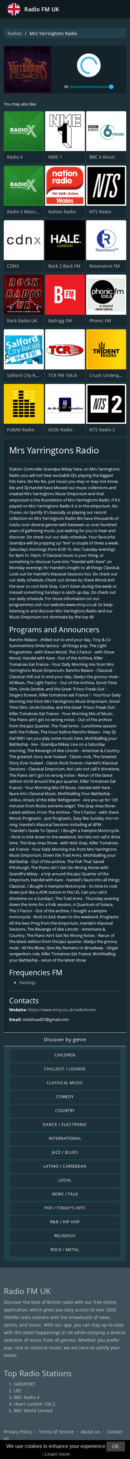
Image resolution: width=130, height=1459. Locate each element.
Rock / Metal (65, 1249)
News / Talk (65, 1194)
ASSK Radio (60, 430)
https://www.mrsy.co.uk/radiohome (62, 1009)
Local (65, 1180)
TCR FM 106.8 (62, 375)
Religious (65, 1235)
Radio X (15, 157)
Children (65, 1055)
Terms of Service (56, 1432)
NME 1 (55, 157)
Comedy (65, 1096)
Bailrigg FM (60, 321)
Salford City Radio (25, 375)
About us (90, 1432)
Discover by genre (65, 1039)
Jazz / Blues (65, 1152)
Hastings (27, 982)
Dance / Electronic (65, 1124)
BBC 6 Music (102, 157)
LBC (18, 1391)
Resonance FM (104, 266)
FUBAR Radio (20, 430)
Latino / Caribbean (65, 1166)
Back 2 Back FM (64, 266)
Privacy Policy (18, 1432)
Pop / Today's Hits (64, 1208)
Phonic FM (100, 321)
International (65, 1138)
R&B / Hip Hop (65, 1222)
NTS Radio (100, 212)
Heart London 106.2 (34, 1404)
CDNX (13, 266)
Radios (15, 33)
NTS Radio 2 (102, 430)
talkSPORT (24, 1384)
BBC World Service (33, 1410)
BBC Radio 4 (26, 1397)
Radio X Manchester (28, 212)
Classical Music (65, 1082)
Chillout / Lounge (65, 1069)
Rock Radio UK (22, 321)
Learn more (57, 1454)
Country (65, 1110)
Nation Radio (62, 212)
